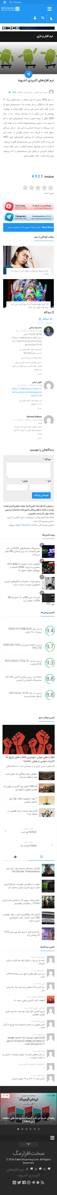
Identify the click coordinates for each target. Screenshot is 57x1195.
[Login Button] (35, 18)
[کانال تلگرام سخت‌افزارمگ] (33, 1182)
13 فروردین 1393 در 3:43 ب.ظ (26, 420)
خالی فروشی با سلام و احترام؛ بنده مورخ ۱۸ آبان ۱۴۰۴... (24, 1026)
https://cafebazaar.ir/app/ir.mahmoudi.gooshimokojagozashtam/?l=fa (27, 392)
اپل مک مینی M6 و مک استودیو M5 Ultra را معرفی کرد (24, 599)
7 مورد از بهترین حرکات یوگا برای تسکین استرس (23, 800)
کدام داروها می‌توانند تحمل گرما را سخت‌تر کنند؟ (29, 272)
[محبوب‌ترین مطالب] (15, 857)
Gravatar (25, 525)
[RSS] (42, 1182)
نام (48, 481)
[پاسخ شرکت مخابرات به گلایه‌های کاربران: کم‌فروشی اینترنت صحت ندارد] (48, 583)
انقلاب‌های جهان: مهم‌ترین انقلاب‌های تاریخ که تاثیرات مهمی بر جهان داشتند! (30, 759)
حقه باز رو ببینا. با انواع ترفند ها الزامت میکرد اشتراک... (25, 962)
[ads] (28, 28)
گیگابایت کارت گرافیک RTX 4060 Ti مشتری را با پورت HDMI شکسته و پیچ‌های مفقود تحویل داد (24, 567)
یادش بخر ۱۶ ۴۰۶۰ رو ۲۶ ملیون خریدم (28, 1079)
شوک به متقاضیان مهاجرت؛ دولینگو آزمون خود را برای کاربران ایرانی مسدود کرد (22, 886)
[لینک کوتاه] (10, 92)
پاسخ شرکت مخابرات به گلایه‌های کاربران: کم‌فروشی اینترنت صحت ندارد (22, 583)
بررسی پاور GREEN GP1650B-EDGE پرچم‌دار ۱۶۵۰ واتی (25, 630)
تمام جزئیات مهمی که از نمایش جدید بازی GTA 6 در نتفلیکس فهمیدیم (24, 228)
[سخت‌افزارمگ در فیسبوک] (24, 1182)
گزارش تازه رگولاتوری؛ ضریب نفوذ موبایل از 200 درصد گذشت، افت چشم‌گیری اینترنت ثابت (21, 918)
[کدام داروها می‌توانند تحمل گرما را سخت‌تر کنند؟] (28, 260)
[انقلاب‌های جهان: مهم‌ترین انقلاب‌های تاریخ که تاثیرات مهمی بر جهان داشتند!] (29, 739)
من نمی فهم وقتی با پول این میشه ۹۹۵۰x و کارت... (25, 975)
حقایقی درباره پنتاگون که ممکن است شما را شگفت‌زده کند (21, 775)
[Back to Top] (28, 1144)
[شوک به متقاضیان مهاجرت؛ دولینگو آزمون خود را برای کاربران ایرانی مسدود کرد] (48, 886)
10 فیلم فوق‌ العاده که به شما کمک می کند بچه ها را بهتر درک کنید (29, 305)
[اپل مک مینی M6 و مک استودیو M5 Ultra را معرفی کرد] (48, 599)
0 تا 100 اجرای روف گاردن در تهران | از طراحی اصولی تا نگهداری (20, 788)
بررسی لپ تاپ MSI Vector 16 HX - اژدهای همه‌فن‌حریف (25, 694)
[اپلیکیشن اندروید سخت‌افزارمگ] (37, 1182)
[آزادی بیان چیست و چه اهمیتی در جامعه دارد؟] (47, 812)
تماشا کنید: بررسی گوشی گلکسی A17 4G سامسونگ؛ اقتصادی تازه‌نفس (24, 678)
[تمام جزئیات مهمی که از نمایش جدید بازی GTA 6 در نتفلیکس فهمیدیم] (48, 902)
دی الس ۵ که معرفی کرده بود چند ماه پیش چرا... (25, 988)
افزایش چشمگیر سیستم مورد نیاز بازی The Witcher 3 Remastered (23, 870)
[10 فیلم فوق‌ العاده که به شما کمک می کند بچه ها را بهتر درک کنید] (28, 293)
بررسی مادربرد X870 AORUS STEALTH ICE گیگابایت (23, 662)
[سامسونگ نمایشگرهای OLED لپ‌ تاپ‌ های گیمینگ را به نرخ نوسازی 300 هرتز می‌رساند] (48, 551)
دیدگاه (44, 319)
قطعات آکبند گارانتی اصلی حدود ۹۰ (29, 1001)
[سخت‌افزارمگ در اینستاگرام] (28, 1182)
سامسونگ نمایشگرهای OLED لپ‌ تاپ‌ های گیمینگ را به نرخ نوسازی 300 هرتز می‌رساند (22, 551)
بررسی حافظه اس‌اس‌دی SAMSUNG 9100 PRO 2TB (22, 646)
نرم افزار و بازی (45, 36)
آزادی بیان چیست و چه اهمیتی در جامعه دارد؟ (22, 812)
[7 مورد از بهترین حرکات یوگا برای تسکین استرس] (47, 800)
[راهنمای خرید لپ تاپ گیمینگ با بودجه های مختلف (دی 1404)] (28, 1109)
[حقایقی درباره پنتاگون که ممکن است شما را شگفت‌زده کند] (47, 775)
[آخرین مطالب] (41, 857)
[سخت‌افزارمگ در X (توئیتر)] (19, 1182)
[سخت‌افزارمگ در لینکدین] (14, 1182)
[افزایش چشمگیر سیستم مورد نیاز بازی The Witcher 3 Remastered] (48, 870)
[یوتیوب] (28, 206)
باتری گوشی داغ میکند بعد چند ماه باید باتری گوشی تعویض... (25, 1013)
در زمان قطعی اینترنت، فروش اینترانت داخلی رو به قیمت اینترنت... (24, 1056)
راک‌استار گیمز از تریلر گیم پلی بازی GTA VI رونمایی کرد (22, 933)
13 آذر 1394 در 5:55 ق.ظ (29, 385)
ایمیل (24, 481)
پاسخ (40, 374)
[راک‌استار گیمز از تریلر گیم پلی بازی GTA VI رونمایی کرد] (48, 933)
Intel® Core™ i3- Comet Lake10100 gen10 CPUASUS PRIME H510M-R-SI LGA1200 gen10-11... (26, 1041)
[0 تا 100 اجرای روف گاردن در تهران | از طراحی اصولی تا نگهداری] (47, 787)
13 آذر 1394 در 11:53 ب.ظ (28, 331)
